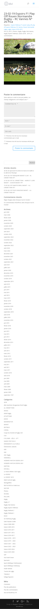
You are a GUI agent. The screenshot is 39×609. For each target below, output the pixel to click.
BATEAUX (7, 427)
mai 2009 (6, 381)
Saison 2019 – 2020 (9, 541)
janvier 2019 (7, 303)
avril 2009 (7, 384)
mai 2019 (6, 292)
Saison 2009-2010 (9, 527)
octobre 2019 (8, 278)
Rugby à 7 (7, 502)
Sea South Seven (9, 557)
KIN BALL (7, 469)
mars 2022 (7, 251)
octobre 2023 (8, 234)
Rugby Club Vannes (27, 31)
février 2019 (7, 301)
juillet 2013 (7, 345)
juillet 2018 (7, 317)
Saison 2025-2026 (9, 552)
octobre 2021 (8, 259)
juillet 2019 (7, 287)
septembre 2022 (9, 245)
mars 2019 (7, 298)
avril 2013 (7, 351)
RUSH (5, 516)
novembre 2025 (8, 223)
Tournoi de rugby (9, 571)
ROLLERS (6, 496)
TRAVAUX (7, 574)
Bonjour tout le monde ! (23, 200)
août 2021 (7, 265)
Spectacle (7, 560)
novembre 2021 (8, 256)
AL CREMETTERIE (9, 408)
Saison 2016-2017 (9, 535)
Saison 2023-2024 (9, 549)
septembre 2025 (9, 229)
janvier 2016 (7, 328)
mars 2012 (7, 353)
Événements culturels (10, 447)
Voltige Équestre (8, 577)
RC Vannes (19, 27)
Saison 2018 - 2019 (24, 33)
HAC (5, 452)
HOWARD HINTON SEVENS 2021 (13, 463)
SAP (5, 555)
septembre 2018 (9, 312)
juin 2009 (6, 378)
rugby (9, 29)
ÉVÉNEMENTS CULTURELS (12, 444)
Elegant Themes (18, 604)
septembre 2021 (9, 262)
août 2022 (7, 248)
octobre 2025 (8, 226)
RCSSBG (6, 494)
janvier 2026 (7, 220)
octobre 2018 (8, 309)
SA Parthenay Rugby (10, 519)
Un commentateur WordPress (12, 202)
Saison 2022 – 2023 (9, 546)
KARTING (6, 466)
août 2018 (7, 315)
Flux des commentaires (11, 590)
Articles (6, 411)
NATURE (6, 488)
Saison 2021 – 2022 (9, 543)
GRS (5, 449)
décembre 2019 (8, 273)
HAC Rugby (7, 455)
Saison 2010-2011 (9, 530)
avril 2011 (7, 367)
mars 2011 (7, 370)
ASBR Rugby (7, 413)
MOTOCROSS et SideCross (12, 485)
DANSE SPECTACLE (10, 441)
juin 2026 (6, 212)
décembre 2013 (8, 342)
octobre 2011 (8, 359)
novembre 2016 (8, 320)
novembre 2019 (8, 276)
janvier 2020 (7, 270)
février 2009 (7, 389)
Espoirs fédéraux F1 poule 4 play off (21, 25)
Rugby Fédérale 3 (9, 513)
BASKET (6, 424)
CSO (5, 435)
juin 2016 (6, 323)
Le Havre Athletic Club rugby (12, 471)
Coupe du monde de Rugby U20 (13, 433)
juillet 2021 (7, 267)
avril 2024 (7, 231)
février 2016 (7, 326)
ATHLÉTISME (8, 416)
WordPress (19, 606)
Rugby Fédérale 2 (9, 510)
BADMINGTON (8, 422)
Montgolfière (8, 483)
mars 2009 (7, 386)
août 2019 (7, 284)
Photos (15, 31)
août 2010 (7, 375)
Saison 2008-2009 (9, 524)
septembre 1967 (9, 395)
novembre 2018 (8, 306)
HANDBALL (7, 458)
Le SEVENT (7, 474)
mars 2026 (7, 215)
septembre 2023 (9, 237)
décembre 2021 (8, 254)
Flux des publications (10, 587)
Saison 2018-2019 (17, 29)
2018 (5, 402)
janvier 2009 (7, 392)
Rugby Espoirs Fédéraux (11, 33)
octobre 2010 (8, 373)
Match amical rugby (9, 480)
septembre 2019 (9, 281)
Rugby (19, 31)
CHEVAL (6, 430)
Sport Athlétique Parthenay (12, 566)
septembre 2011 (9, 362)
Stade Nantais (8, 568)
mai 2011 (6, 364)
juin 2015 (6, 331)
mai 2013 (6, 348)
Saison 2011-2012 (9, 532)
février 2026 (7, 218)
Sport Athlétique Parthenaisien (13, 563)
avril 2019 (7, 295)
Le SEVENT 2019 (9, 477)
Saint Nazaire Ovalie (10, 521)
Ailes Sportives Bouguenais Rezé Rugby (15, 405)
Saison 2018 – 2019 (9, 538)
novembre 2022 (8, 240)
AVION (6, 419)
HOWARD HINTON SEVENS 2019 (13, 460)
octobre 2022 (8, 242)
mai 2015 (6, 334)
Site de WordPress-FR (10, 592)
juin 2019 (6, 290)
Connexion (7, 584)
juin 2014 (6, 337)
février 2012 (7, 356)
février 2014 (7, 339)
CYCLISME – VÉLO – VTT (11, 438)
